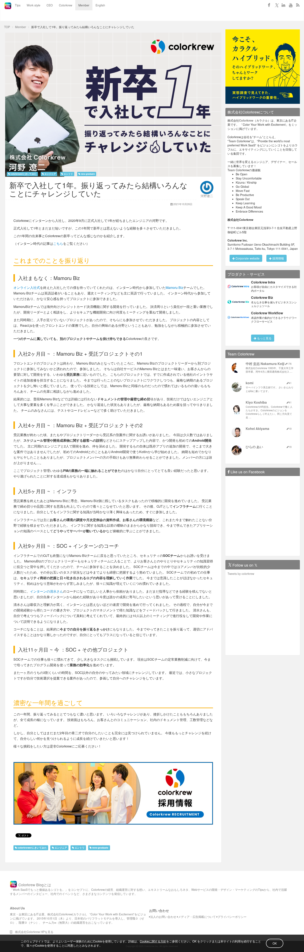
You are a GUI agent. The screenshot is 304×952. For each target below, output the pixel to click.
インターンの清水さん (46, 591)
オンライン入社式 (26, 287)
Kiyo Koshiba (256, 402)
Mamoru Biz (174, 287)
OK (275, 943)
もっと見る (264, 338)
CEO (50, 5)
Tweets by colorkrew (240, 574)
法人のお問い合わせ (163, 917)
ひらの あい (254, 446)
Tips (17, 5)
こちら (58, 243)
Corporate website (247, 258)
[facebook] (269, 5)
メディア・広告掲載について (197, 917)
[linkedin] (283, 5)
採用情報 (278, 258)
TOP (7, 27)
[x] (276, 5)
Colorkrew (65, 5)
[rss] (298, 5)
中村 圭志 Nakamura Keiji (265, 363)
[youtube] (290, 5)
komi (249, 382)
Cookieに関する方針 (153, 941)
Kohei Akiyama (257, 428)
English (100, 5)
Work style (33, 5)
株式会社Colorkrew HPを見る (32, 932)
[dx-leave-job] (262, 66)
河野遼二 (207, 196)
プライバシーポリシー (232, 917)
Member (83, 5)
